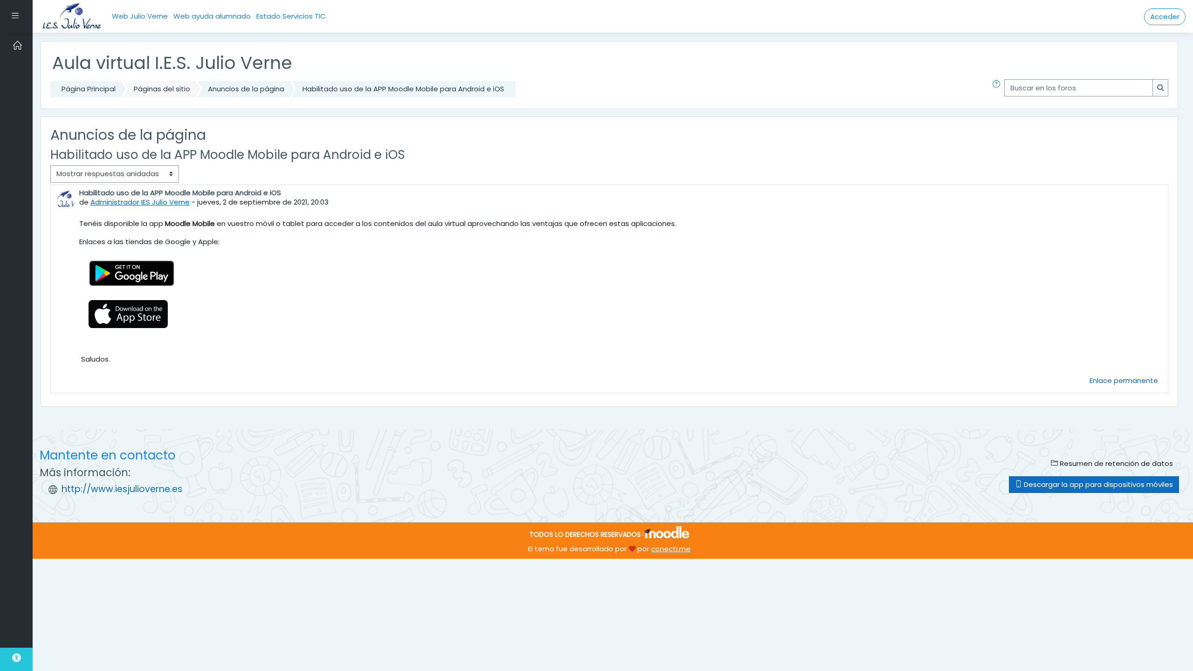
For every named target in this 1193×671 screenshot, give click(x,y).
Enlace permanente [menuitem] (1124, 380)
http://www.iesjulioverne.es (122, 489)
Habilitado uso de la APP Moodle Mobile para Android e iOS (403, 89)
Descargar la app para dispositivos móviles (1097, 484)
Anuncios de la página (246, 89)
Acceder (1164, 16)
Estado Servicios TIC (291, 16)
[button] (998, 89)
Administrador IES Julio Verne (140, 202)
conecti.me (671, 549)
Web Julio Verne (140, 16)
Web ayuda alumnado (212, 16)
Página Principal (89, 89)
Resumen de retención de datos (1115, 463)
